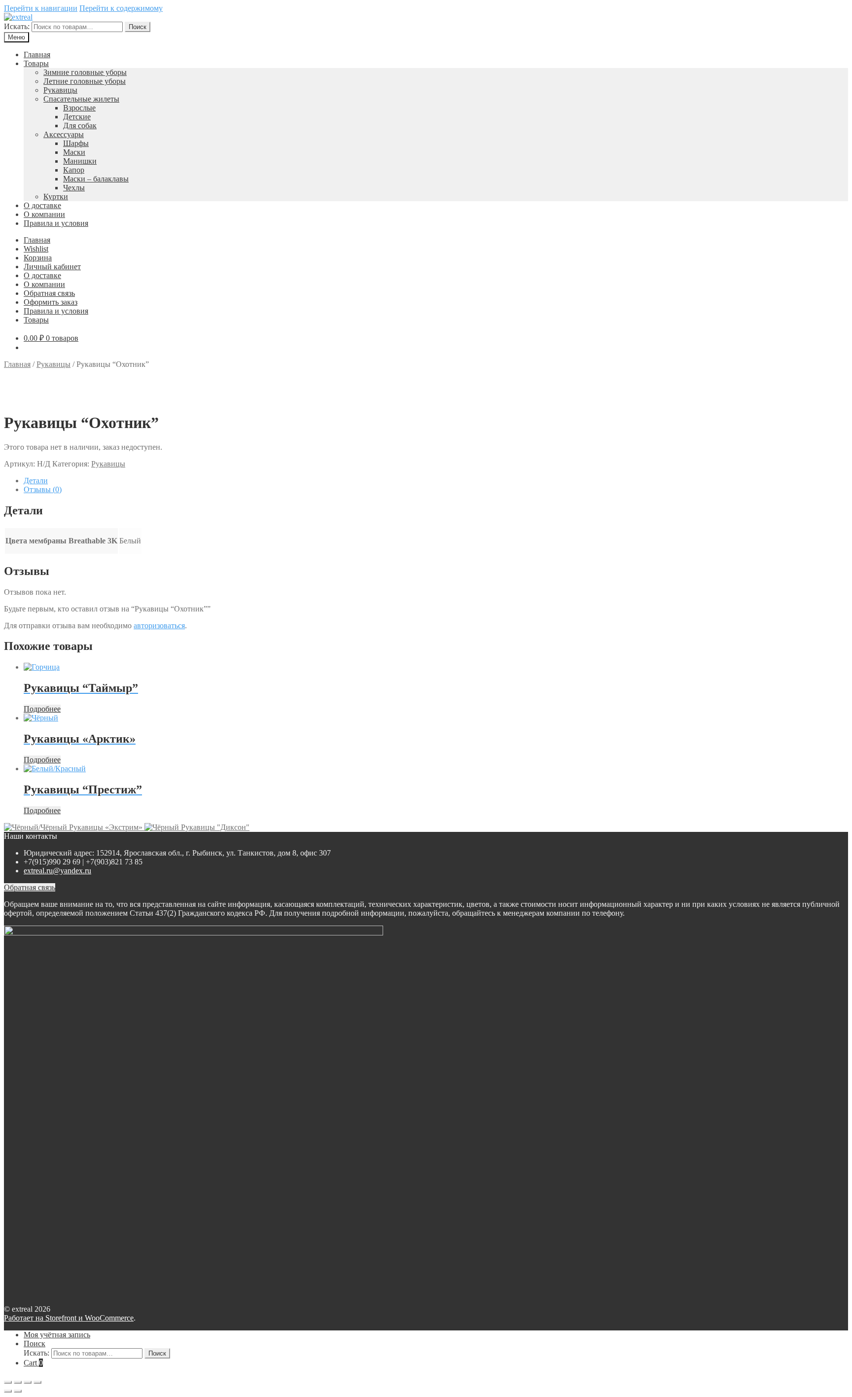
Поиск (137, 27)
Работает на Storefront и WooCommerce (69, 1318)
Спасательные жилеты (81, 99)
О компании (44, 214)
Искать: (17, 26)
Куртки (55, 196)
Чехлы (74, 187)
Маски (74, 152)
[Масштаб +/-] (37, 1382)
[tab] (436, 480)
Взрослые (79, 108)
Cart (33, 1363)
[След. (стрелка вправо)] (18, 1391)
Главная (37, 54)
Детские (77, 116)
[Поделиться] (18, 1382)
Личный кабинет (52, 266)
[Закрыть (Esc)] (8, 1382)
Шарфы (76, 143)
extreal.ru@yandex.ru (57, 870)
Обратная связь (49, 293)
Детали (36, 480)
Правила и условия (56, 223)
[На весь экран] (28, 1382)
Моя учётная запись (57, 1334)
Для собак (80, 125)
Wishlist (36, 249)
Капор (73, 170)
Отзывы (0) (43, 489)
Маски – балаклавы (96, 179)
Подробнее (42, 709)
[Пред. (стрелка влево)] (8, 1391)
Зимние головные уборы (85, 72)
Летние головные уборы (84, 81)
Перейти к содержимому (121, 8)
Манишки (80, 161)
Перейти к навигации (40, 8)
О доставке (42, 205)
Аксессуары (63, 134)
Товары (36, 63)
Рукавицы (60, 90)
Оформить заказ (50, 302)
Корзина (38, 257)
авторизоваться (159, 625)
